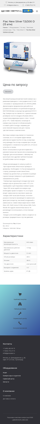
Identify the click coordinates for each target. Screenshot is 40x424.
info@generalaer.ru (12, 5)
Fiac (14, 30)
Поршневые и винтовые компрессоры (18, 417)
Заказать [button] (8, 91)
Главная (5, 27)
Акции (5, 372)
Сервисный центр (8, 379)
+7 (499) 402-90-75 (9, 348)
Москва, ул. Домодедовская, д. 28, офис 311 (21, 2)
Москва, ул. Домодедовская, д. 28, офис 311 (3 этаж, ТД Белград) (14, 359)
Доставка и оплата (9, 399)
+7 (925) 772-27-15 (30, 5)
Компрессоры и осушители (12, 376)
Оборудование (14, 27)
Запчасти (6, 382)
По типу (22, 27)
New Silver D (21, 30)
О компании (7, 396)
